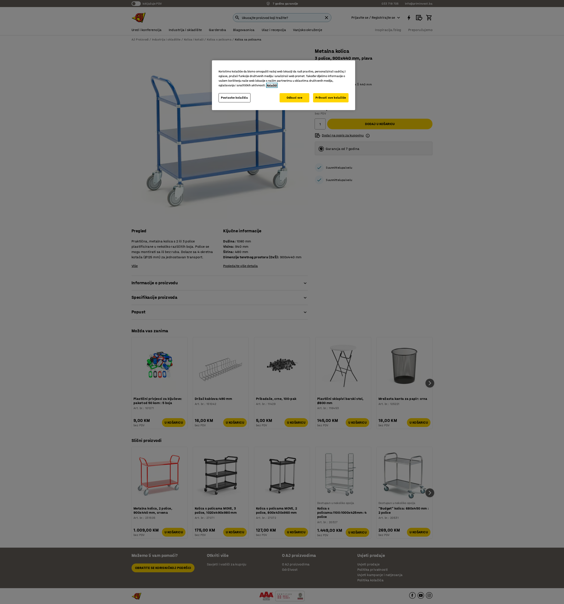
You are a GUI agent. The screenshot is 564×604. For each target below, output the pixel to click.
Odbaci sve (294, 98)
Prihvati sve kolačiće (330, 98)
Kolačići (272, 85)
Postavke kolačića (234, 98)
